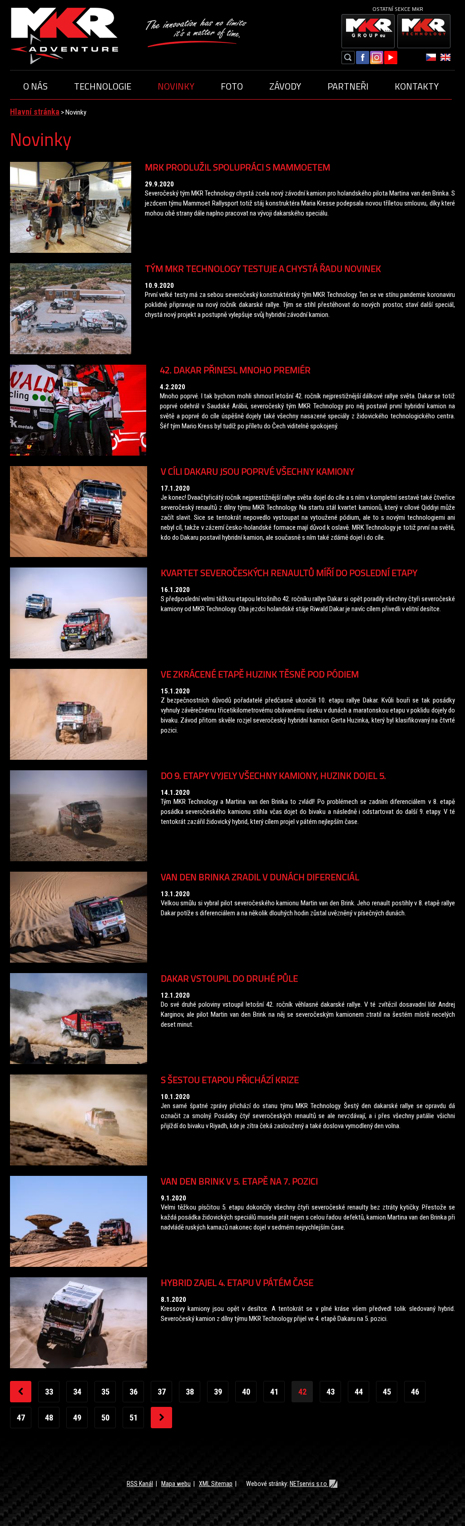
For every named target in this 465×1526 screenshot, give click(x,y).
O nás (35, 86)
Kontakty (417, 86)
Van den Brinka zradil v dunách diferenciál (260, 877)
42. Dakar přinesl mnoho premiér (235, 370)
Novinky (176, 86)
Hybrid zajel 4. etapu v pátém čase (237, 1282)
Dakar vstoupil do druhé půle (229, 978)
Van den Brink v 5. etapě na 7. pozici (239, 1181)
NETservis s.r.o (309, 1483)
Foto (232, 86)
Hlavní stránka (34, 111)
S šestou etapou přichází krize (230, 1080)
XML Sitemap (215, 1483)
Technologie (102, 86)
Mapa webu (176, 1483)
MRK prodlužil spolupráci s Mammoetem (237, 167)
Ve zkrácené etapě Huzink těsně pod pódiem (260, 674)
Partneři (347, 86)
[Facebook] (363, 59)
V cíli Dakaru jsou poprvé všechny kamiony (257, 471)
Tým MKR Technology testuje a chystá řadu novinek (263, 268)
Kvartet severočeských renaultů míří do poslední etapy (289, 573)
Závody (285, 86)
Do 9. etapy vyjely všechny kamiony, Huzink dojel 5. (273, 775)
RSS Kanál (140, 1483)
